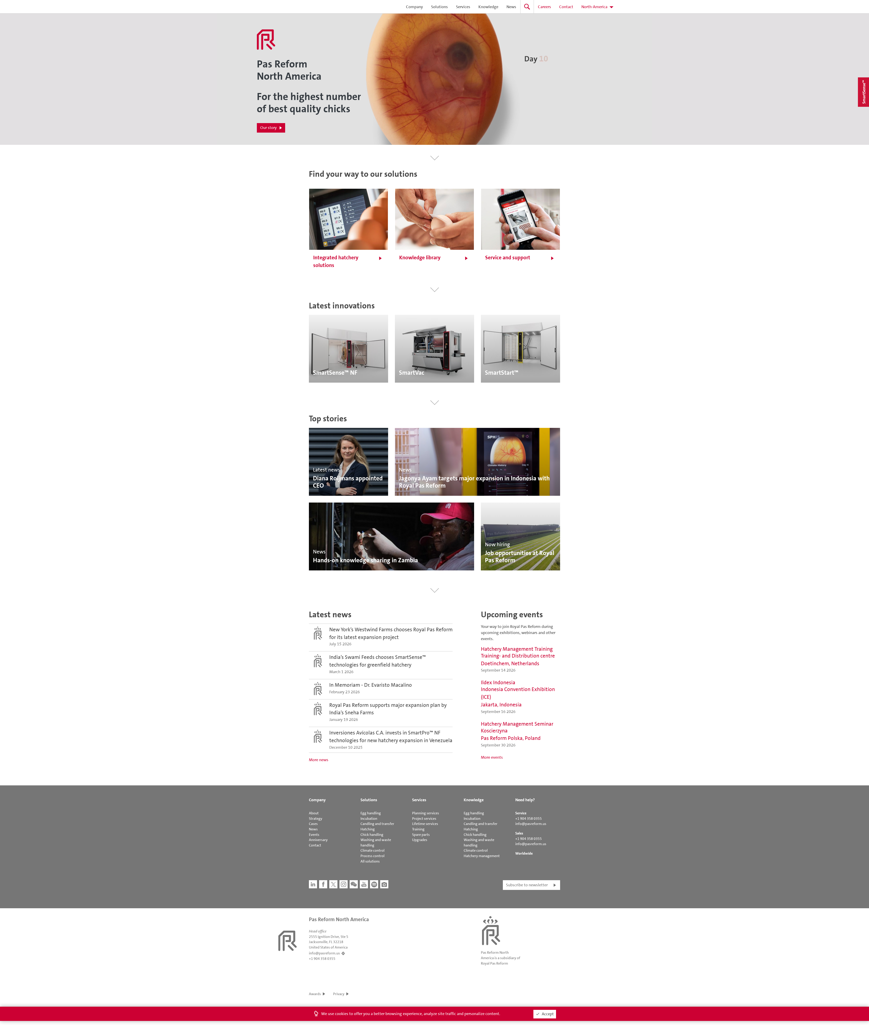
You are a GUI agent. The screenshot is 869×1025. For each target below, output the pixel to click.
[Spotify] (374, 884)
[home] (264, 7)
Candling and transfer (377, 823)
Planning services (425, 813)
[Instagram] (343, 884)
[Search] (527, 6)
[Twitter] (333, 884)
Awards (315, 994)
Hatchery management (482, 855)
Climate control (372, 850)
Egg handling (370, 813)
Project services (424, 818)
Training (418, 829)
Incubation (368, 818)
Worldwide (524, 853)
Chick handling (371, 834)
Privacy (338, 994)
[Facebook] (323, 884)
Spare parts (421, 834)
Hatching (367, 829)
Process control (372, 855)
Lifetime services (425, 823)
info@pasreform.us (530, 823)
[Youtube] (364, 884)
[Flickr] (384, 884)
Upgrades (419, 839)
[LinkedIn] (313, 884)
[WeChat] (354, 884)
